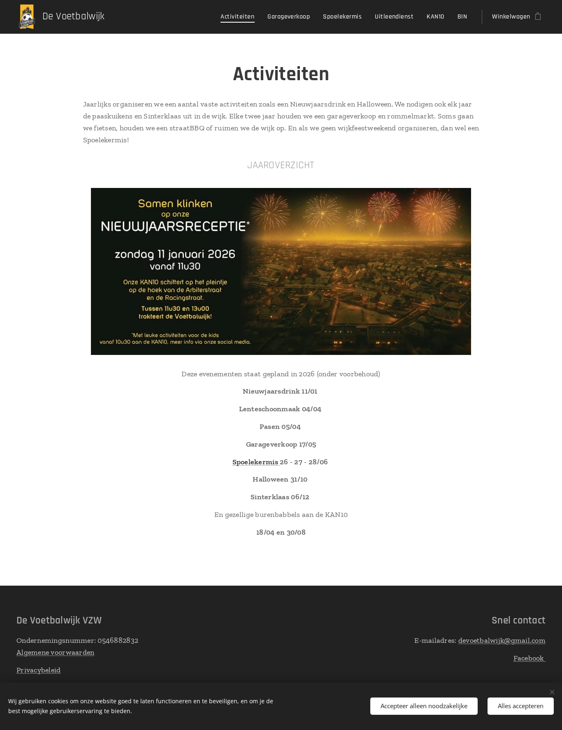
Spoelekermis (256, 461)
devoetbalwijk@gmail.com (502, 640)
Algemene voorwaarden (55, 652)
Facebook (529, 658)
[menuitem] (239, 17)
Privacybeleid (38, 669)
